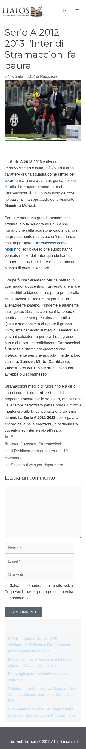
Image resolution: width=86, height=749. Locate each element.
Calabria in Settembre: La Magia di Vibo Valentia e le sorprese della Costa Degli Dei (42, 694)
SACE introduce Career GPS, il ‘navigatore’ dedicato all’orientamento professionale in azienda (39, 644)
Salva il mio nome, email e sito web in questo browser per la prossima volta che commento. (45, 591)
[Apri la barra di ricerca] (64, 11)
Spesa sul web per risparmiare (37, 465)
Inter (14, 444)
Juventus (28, 444)
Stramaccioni (50, 444)
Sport (15, 437)
